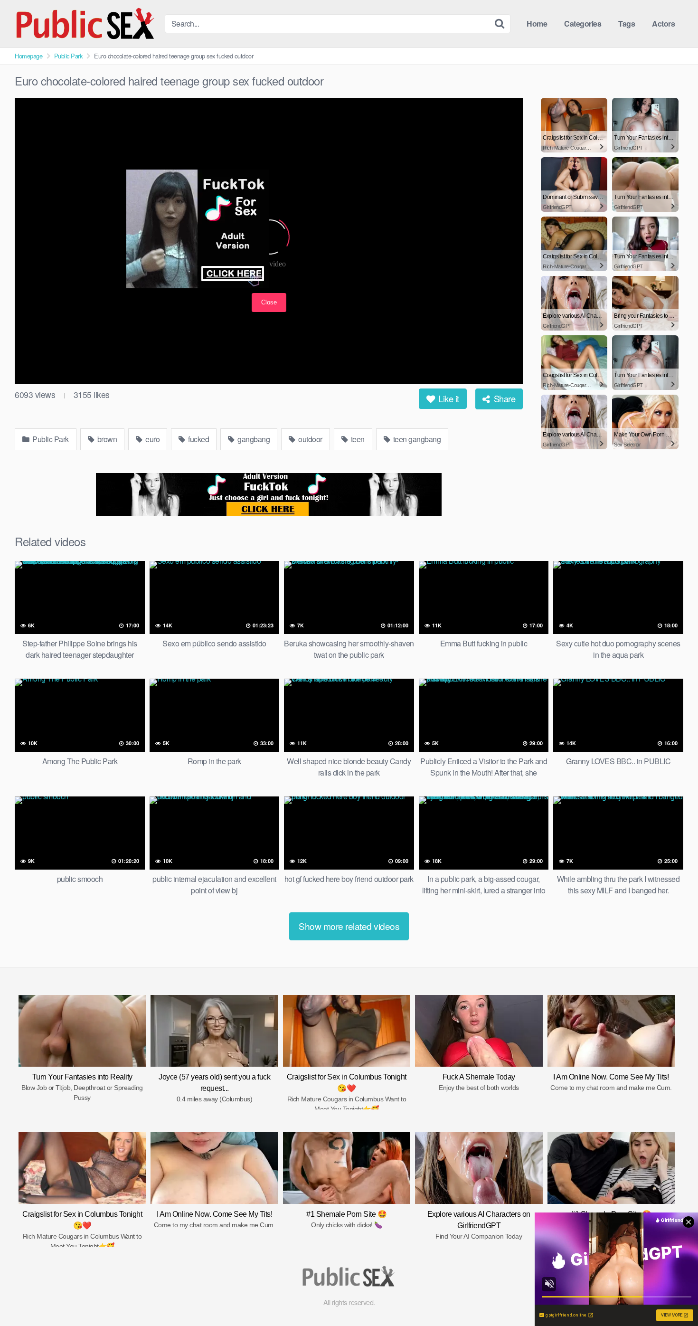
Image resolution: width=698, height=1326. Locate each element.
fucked (198, 439)
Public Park (68, 55)
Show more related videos (349, 925)
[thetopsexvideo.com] (86, 24)
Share (503, 398)
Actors (663, 23)
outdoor (309, 439)
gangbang (253, 439)
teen (357, 439)
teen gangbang (416, 439)
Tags (626, 23)
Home (537, 23)
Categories (582, 23)
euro (152, 439)
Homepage (28, 55)
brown (106, 439)
